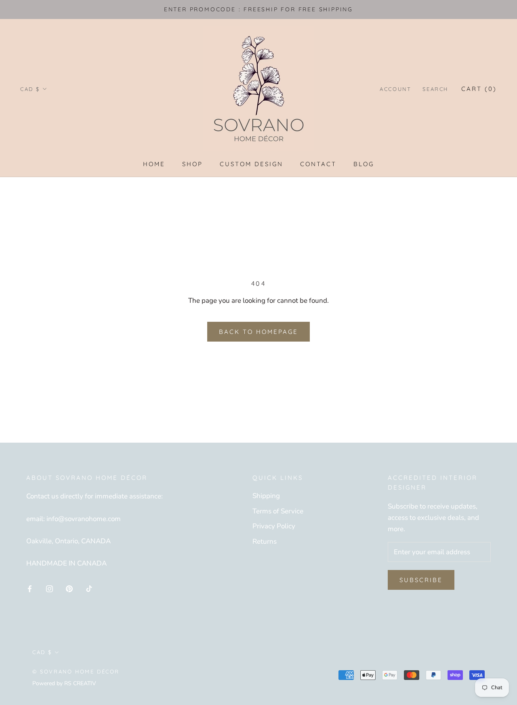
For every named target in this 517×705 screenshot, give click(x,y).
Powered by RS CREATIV (64, 683)
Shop (192, 164)
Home (154, 164)
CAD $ (30, 89)
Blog (363, 164)
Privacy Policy (273, 526)
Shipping (266, 495)
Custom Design (251, 164)
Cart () (479, 89)
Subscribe (421, 580)
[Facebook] (29, 588)
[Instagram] (49, 588)
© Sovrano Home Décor (76, 671)
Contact (318, 164)
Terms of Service (277, 511)
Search (435, 89)
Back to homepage (258, 332)
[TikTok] (89, 588)
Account (395, 89)
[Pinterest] (69, 588)
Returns (264, 541)
